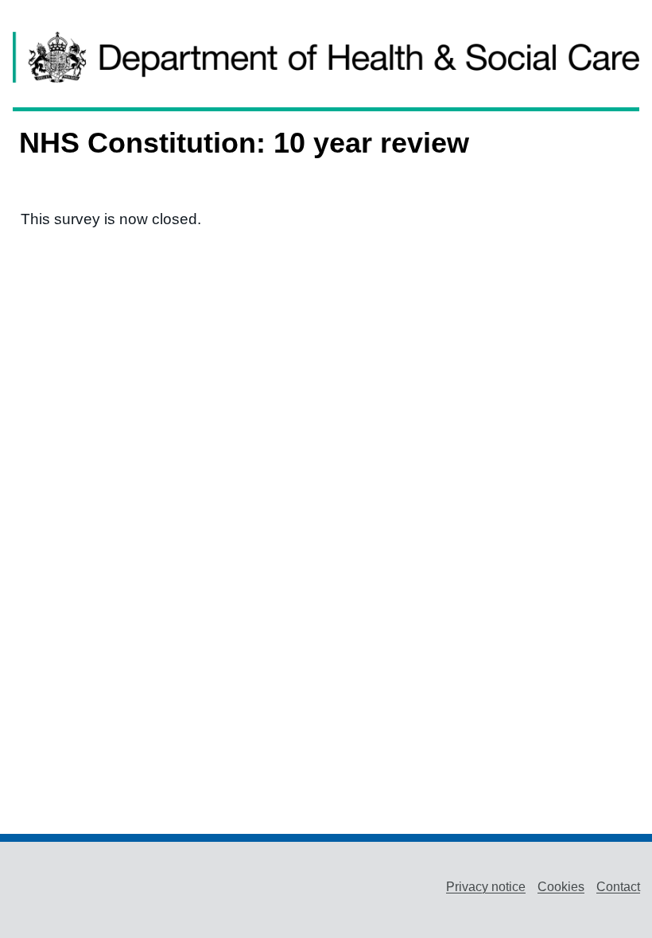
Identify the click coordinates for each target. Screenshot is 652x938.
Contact (618, 886)
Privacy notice (486, 886)
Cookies (561, 886)
